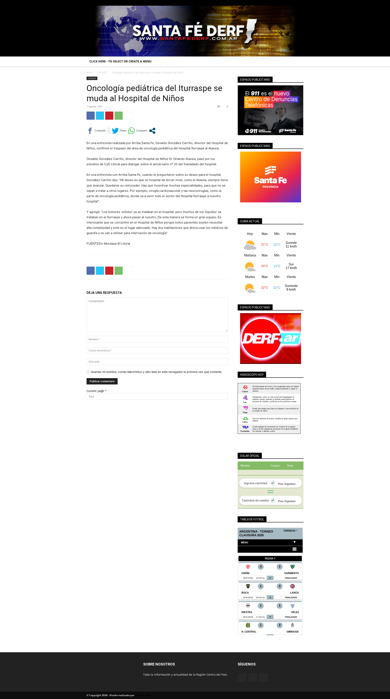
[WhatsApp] (119, 116)
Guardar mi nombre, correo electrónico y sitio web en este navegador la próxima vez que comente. (156, 371)
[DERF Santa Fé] (195, 31)
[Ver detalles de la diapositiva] (270, 338)
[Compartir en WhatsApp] (137, 130)
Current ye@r (96, 391)
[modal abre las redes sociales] (152, 130)
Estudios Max (143, 695)
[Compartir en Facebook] (96, 130)
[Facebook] (287, 3)
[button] (298, 62)
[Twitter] (300, 3)
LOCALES (102, 72)
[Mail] (294, 3)
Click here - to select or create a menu (120, 61)
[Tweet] (119, 130)
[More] (128, 116)
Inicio (89, 72)
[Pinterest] (109, 116)
